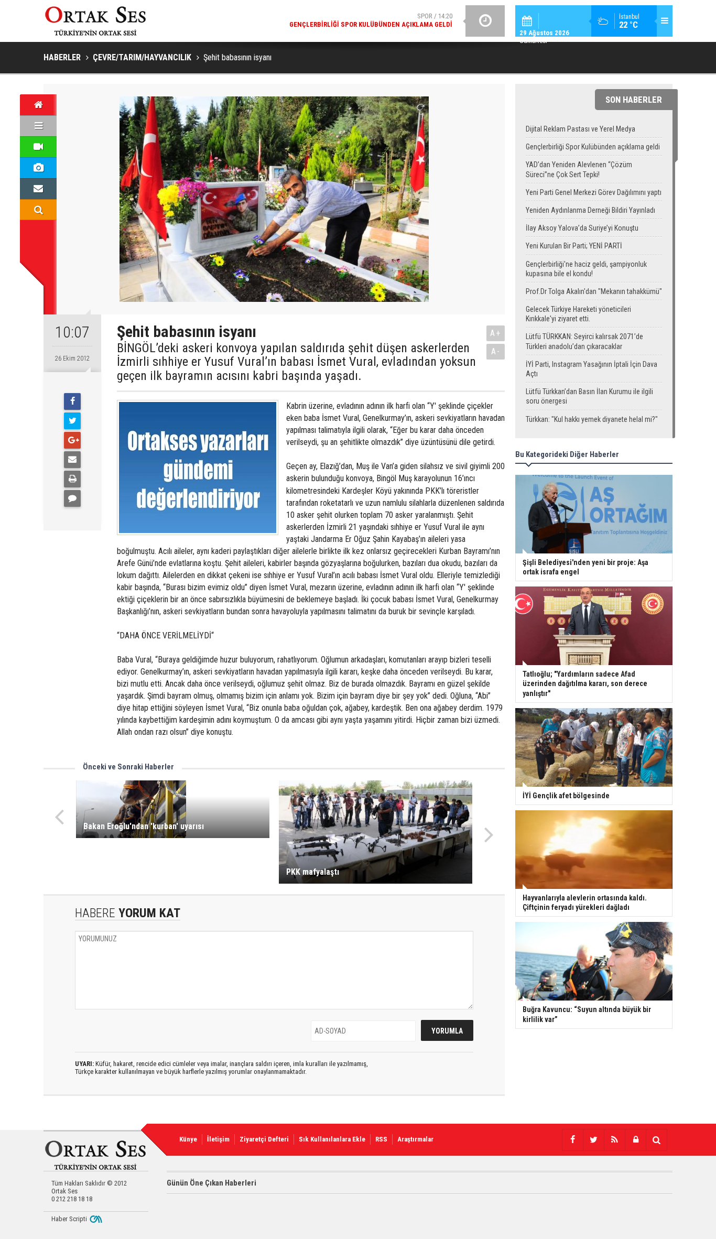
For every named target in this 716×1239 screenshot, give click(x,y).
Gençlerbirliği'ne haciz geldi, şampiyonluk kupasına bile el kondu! (586, 269)
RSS (381, 1139)
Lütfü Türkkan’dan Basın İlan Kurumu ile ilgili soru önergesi (589, 396)
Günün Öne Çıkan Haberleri (211, 1183)
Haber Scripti (69, 1219)
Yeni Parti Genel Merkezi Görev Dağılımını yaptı (593, 192)
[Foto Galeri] (38, 167)
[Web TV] (38, 146)
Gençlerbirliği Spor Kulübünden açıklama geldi (593, 147)
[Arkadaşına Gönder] (72, 459)
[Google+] (72, 440)
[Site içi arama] (38, 209)
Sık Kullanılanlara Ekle (332, 1139)
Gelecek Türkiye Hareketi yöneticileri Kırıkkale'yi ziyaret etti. (578, 314)
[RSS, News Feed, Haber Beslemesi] (614, 1140)
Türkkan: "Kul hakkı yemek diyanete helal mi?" (592, 419)
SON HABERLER (633, 99)
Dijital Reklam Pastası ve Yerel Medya (580, 129)
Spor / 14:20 (370, 20)
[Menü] (38, 125)
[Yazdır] (72, 479)
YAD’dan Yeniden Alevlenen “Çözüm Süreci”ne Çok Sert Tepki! (579, 169)
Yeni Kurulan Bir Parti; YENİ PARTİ (574, 246)
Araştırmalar (415, 1139)
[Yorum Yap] (72, 498)
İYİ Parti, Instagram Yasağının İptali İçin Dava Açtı (591, 369)
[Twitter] (72, 420)
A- (496, 351)
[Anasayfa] (38, 104)
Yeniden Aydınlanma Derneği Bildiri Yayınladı (590, 210)
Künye (188, 1139)
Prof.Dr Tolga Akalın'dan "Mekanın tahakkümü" (594, 291)
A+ (495, 333)
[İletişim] (38, 188)
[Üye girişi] (635, 1140)
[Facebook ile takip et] (572, 1140)
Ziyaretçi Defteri (264, 1139)
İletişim (218, 1139)
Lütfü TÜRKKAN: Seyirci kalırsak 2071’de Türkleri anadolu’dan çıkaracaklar (584, 341)
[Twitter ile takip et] (593, 1140)
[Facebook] (72, 401)
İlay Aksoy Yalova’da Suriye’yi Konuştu (582, 228)
